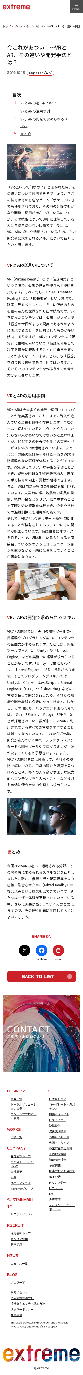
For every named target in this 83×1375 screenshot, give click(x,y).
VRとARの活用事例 (35, 111)
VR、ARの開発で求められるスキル (44, 122)
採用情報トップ (21, 1233)
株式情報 (55, 1165)
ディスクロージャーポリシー (62, 1207)
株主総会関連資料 (60, 1148)
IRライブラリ (57, 1120)
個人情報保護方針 (22, 1298)
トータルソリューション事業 (24, 1106)
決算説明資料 (57, 1131)
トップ (7, 26)
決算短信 (55, 1126)
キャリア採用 (19, 1239)
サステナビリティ (22, 1214)
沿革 (13, 1177)
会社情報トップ (21, 1156)
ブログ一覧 (18, 1283)
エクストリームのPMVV (22, 1164)
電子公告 (55, 1177)
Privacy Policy (18, 1326)
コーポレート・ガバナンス (62, 1106)
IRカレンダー (57, 1182)
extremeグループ (22, 1189)
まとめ (25, 133)
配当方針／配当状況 (62, 1171)
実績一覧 (16, 1137)
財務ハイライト (59, 1114)
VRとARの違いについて (38, 102)
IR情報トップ (57, 1099)
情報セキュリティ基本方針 (28, 1304)
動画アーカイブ (59, 1143)
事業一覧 (16, 1099)
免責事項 (55, 1199)
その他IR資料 (57, 1154)
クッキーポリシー (22, 1309)
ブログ (18, 26)
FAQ (51, 1194)
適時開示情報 (57, 1160)
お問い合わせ (19, 1292)
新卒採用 (16, 1245)
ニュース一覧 (19, 1264)
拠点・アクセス (21, 1183)
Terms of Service (41, 1326)
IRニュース (56, 1188)
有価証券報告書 (59, 1137)
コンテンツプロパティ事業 (24, 1116)
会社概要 (16, 1172)
